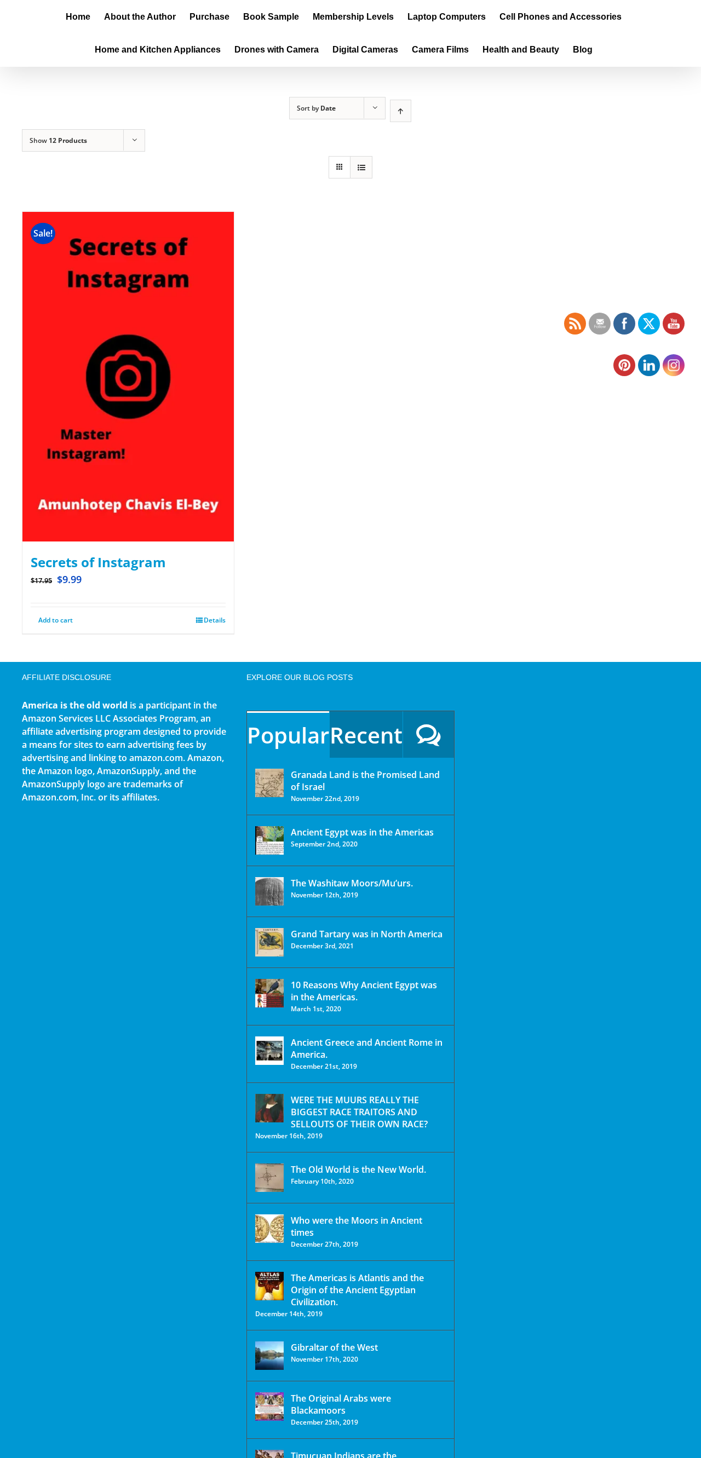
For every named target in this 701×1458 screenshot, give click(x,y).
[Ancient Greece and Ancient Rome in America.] (269, 1050)
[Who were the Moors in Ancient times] (269, 1228)
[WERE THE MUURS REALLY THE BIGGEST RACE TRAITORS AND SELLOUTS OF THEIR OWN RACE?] (269, 1108)
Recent (366, 735)
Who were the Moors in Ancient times (356, 1226)
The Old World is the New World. (358, 1169)
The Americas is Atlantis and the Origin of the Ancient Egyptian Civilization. (357, 1290)
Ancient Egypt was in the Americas (362, 832)
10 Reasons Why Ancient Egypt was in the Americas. (364, 991)
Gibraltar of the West (334, 1347)
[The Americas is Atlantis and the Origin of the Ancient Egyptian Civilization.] (269, 1286)
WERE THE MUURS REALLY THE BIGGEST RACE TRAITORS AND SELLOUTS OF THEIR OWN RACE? (359, 1112)
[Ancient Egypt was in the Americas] (269, 840)
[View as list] (361, 167)
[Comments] (428, 734)
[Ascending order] (400, 111)
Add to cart (55, 620)
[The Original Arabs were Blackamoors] (269, 1406)
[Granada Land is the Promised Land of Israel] (269, 783)
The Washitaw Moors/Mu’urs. (352, 883)
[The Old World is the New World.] (269, 1177)
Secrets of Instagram (98, 562)
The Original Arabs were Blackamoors (341, 1404)
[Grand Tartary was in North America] (269, 942)
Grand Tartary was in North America (367, 934)
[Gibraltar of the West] (269, 1355)
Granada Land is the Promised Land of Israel (365, 781)
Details (215, 620)
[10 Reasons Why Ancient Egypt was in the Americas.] (269, 993)
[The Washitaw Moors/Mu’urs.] (269, 891)
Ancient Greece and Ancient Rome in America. (367, 1048)
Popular (288, 735)
